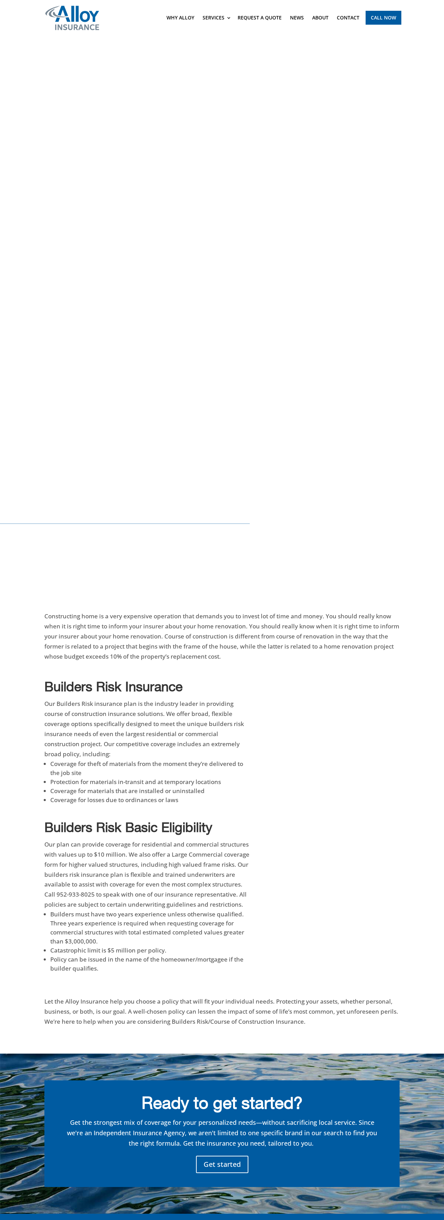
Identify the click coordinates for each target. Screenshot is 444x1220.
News (297, 17)
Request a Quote (260, 17)
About (320, 17)
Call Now (383, 17)
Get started (222, 1164)
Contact (348, 17)
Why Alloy (180, 17)
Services (213, 17)
